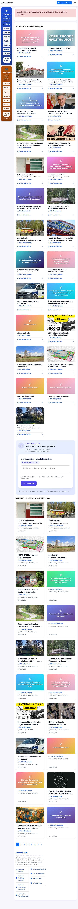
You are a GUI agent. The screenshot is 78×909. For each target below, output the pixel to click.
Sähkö (6, 28)
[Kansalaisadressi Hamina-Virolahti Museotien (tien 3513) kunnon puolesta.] (30, 139)
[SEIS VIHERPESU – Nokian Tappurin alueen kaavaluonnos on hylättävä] (61, 361)
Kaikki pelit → (6, 114)
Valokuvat (7, 54)
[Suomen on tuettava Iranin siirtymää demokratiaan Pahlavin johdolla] (61, 107)
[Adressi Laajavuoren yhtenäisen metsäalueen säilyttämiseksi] (30, 202)
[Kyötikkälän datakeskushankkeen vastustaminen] (30, 361)
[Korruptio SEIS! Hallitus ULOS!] (61, 43)
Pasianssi (7, 84)
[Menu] (75, 3)
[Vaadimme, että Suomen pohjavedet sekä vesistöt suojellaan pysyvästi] (30, 44)
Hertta (6, 100)
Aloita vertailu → (6, 60)
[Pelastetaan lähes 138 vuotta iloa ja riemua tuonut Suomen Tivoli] (61, 234)
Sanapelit (7, 96)
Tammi (6, 105)
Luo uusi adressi (64, 3)
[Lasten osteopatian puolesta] (61, 391)
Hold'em (6, 109)
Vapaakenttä (7, 92)
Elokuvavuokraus (7, 49)
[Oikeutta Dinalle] (30, 328)
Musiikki (6, 41)
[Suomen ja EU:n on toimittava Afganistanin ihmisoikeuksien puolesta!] (61, 139)
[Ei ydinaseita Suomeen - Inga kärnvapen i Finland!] (30, 266)
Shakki (6, 88)
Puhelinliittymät (7, 33)
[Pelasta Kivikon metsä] (30, 391)
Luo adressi (30, 483)
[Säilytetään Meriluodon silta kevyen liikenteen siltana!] (61, 329)
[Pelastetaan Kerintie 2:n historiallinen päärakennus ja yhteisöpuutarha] (30, 422)
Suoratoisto (7, 37)
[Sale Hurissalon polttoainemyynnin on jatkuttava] (30, 234)
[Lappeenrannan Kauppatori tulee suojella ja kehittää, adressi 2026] (61, 76)
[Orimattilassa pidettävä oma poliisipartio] (30, 297)
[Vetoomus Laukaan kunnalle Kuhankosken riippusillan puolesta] (61, 202)
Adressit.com (7, 3)
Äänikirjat (7, 45)
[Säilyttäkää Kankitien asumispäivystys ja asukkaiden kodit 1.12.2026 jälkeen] (30, 171)
